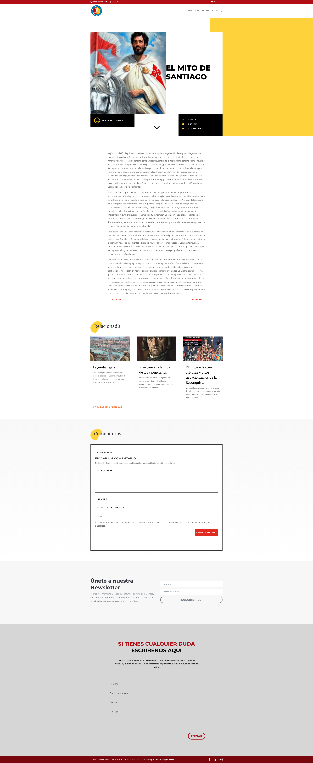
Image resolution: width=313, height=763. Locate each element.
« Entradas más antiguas (106, 407)
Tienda (215, 11)
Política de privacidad (165, 759)
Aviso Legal (149, 759)
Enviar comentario (206, 532)
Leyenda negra (104, 367)
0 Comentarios (196, 129)
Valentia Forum (115, 120)
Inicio (190, 11)
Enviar (196, 736)
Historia (192, 124)
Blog (197, 11)
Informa (205, 11)
